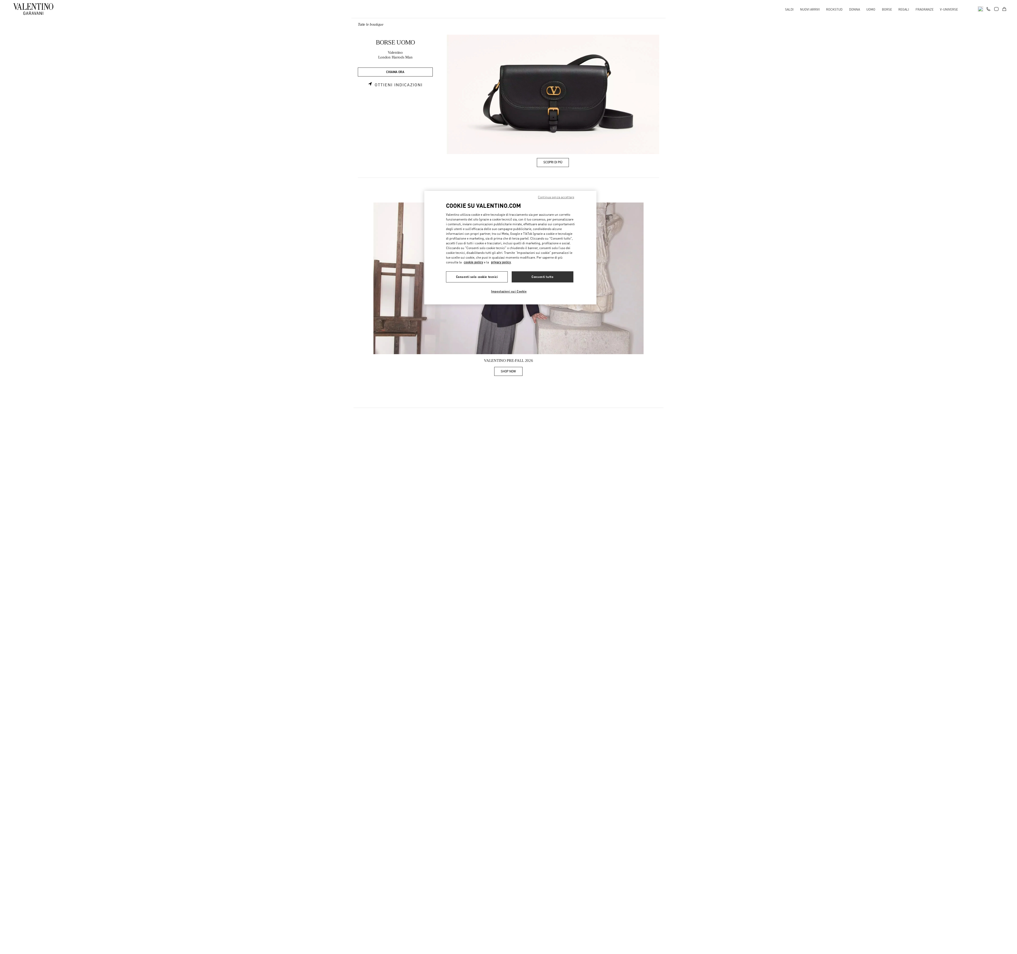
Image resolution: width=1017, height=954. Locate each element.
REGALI (903, 9)
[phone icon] (988, 8)
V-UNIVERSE (949, 9)
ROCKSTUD (834, 9)
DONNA (854, 9)
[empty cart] (1004, 9)
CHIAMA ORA (395, 72)
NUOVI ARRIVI (810, 9)
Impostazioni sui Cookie (509, 291)
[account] (996, 9)
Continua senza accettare (556, 197)
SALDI (789, 9)
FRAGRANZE (925, 9)
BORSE (887, 9)
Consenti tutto (542, 277)
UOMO (870, 9)
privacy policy (501, 262)
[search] (980, 9)
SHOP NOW (512, 372)
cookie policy (473, 262)
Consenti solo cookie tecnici (477, 277)
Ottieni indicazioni (399, 85)
